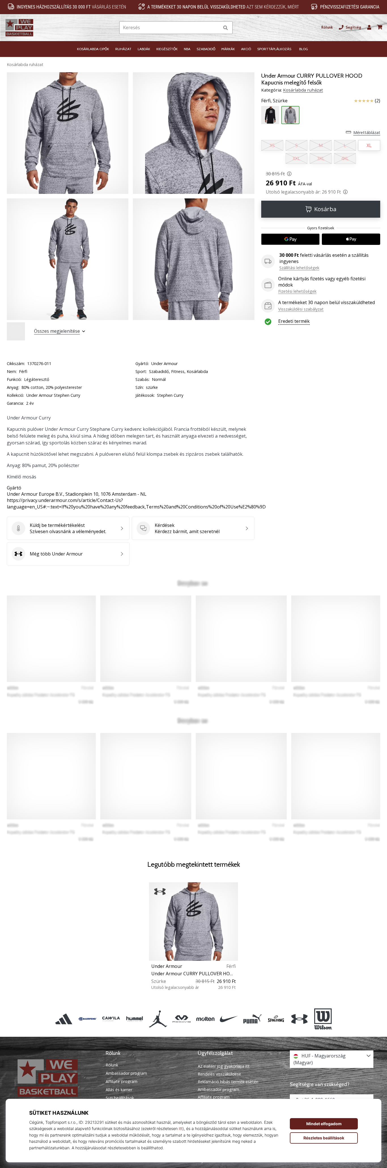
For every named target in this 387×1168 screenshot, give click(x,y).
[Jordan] (158, 1019)
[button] (215, 28)
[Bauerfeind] (87, 1019)
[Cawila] (111, 1019)
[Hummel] (134, 1019)
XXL (296, 158)
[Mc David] (182, 1019)
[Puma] (252, 1019)
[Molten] (205, 1019)
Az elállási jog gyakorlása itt (224, 1066)
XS (272, 145)
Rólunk (327, 27)
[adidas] (64, 1019)
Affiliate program (121, 1082)
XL (369, 145)
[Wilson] (323, 1019)
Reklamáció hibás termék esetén (228, 1081)
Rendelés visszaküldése (219, 1074)
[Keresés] (225, 28)
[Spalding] (276, 1019)
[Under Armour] (299, 1019)
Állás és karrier (119, 1090)
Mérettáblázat (366, 132)
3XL (321, 158)
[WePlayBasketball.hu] (55, 1078)
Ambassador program (126, 1073)
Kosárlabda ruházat (25, 64)
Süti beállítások (120, 1098)
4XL (345, 158)
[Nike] (229, 1019)
